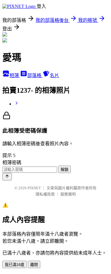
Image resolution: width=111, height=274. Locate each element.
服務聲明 (68, 194)
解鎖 (64, 169)
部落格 (35, 75)
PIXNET (34, 188)
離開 (34, 264)
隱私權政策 (45, 194)
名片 (54, 75)
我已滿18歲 (14, 264)
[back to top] (7, 176)
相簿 (14, 75)
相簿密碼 (11, 162)
